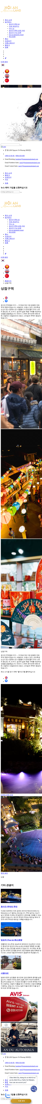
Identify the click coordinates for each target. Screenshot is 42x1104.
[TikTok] (5, 58)
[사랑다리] (11, 969)
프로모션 (8, 41)
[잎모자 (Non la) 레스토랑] (11, 936)
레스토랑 (12, 37)
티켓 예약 (4, 62)
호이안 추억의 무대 (9, 907)
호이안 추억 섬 (14, 24)
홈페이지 (8, 281)
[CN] (7, 82)
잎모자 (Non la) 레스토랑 (11, 940)
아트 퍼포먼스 (14, 26)
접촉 (6, 47)
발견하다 (8, 22)
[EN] (7, 77)
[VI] (7, 73)
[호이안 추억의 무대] (11, 902)
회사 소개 (8, 20)
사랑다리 (5, 973)
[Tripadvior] (5, 195)
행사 (6, 39)
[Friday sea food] (19, 1052)
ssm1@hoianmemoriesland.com (28, 166)
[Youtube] (2, 195)
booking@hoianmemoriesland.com (26, 159)
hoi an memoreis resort (16, 35)
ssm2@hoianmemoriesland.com (29, 162)
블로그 (7, 45)
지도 (6, 179)
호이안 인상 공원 (15, 33)
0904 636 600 (20, 156)
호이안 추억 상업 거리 (17, 30)
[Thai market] (19, 1021)
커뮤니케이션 (10, 43)
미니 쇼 (11, 28)
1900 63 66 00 (10, 156)
